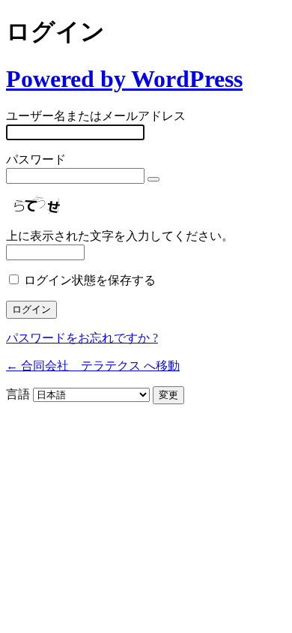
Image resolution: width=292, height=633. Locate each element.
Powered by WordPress (124, 78)
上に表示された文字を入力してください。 (120, 236)
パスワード (36, 159)
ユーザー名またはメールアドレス (96, 116)
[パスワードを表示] (153, 179)
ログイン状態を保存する (90, 280)
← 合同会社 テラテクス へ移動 (93, 365)
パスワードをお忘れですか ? (82, 338)
